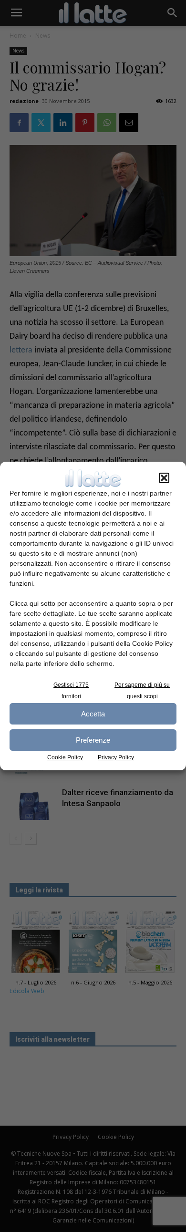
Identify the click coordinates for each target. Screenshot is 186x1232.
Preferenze (93, 740)
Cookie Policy (65, 757)
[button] (164, 478)
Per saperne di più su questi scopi (142, 691)
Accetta (93, 714)
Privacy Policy (116, 757)
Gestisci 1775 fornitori (71, 691)
